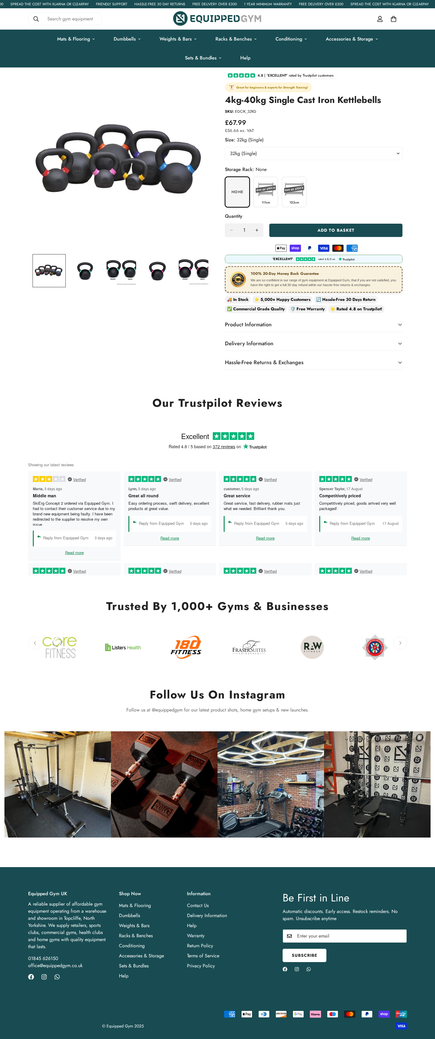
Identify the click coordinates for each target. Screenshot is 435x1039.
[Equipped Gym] (217, 19)
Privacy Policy (201, 965)
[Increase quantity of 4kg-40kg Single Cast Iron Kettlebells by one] (257, 230)
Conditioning (289, 39)
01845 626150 (43, 958)
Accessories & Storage (349, 39)
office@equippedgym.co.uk (55, 965)
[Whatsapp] (57, 977)
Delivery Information (207, 915)
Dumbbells (125, 39)
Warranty (195, 935)
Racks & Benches (233, 39)
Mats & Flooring (73, 39)
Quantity (233, 216)
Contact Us (198, 905)
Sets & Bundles (201, 57)
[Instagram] (44, 977)
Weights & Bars (176, 39)
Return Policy (200, 945)
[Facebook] (31, 977)
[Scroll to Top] (423, 1007)
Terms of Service (203, 955)
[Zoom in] (197, 84)
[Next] (400, 643)
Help (245, 57)
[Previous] (34, 643)
